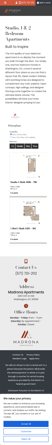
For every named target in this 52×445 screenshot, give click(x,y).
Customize (26, 431)
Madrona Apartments (26, 292)
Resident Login (20, 358)
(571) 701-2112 (26, 273)
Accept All (26, 424)
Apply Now (34, 358)
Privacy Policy (33, 354)
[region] (26, 419)
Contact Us (17, 354)
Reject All (26, 439)
